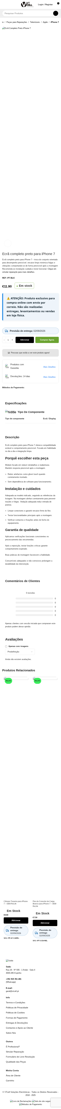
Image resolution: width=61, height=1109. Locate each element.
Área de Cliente (13, 1075)
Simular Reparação (15, 1051)
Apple (45, 22)
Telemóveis (35, 22)
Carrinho (10, 1080)
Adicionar (24, 340)
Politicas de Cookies (15, 1012)
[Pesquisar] (55, 13)
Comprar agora (47, 340)
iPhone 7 (55, 22)
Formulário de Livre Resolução (20, 1057)
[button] (3, 4)
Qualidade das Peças (16, 1062)
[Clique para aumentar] (7, 243)
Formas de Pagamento (17, 1018)
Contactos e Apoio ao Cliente (19, 1028)
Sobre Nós (11, 1033)
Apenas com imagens (18, 646)
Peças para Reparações (17, 22)
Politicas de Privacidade (17, 1007)
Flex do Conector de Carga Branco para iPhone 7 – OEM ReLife (44, 903)
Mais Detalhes (49, 367)
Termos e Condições (15, 1002)
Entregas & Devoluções (17, 1023)
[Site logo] (27, 4)
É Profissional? (13, 1046)
